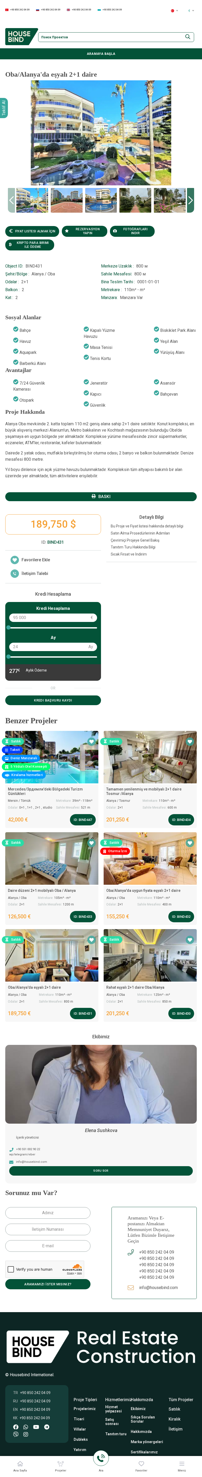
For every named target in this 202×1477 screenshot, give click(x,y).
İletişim (176, 1429)
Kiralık (174, 1419)
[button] (190, 200)
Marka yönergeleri (147, 1442)
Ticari (79, 1419)
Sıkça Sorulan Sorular (143, 1419)
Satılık (174, 1409)
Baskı (104, 496)
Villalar (80, 1429)
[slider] (8, 627)
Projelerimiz (85, 1409)
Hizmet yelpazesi (113, 1409)
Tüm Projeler (181, 1399)
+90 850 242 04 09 (19, 9)
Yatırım (80, 1450)
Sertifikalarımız (144, 1452)
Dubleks (81, 1439)
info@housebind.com (158, 1287)
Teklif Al (3, 108)
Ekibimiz (138, 1409)
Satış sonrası (112, 1421)
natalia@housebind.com (33, 1162)
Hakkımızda (141, 1431)
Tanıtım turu (116, 1434)
